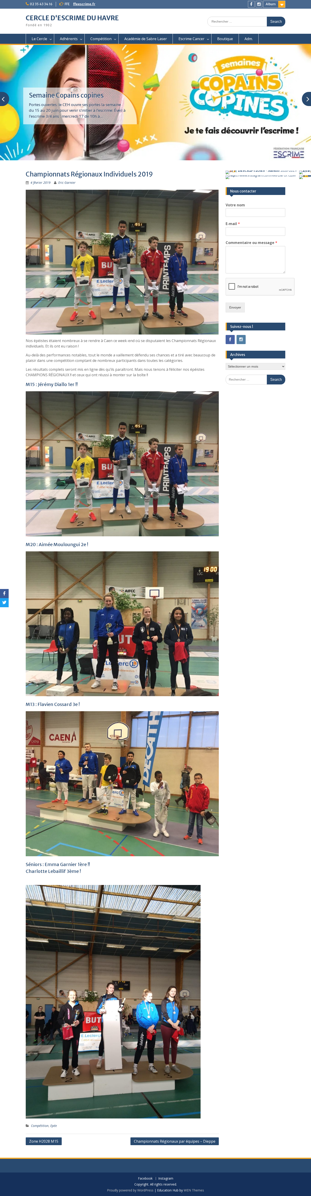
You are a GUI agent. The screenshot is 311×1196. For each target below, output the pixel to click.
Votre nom (235, 205)
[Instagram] (259, 4)
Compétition (101, 38)
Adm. (249, 38)
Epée (53, 1125)
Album (271, 4)
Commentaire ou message (251, 242)
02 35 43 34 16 (41, 4)
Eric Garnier (67, 182)
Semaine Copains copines (66, 95)
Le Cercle (39, 38)
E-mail (233, 223)
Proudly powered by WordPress (130, 1190)
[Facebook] (251, 4)
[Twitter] (4, 602)
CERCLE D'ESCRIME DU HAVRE (72, 18)
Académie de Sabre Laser (145, 38)
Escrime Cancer (191, 38)
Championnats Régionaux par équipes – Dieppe (174, 1141)
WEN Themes (194, 1190)
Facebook (145, 1178)
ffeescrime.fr (84, 4)
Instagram (165, 1178)
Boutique (225, 38)
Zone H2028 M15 (43, 1141)
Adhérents (69, 38)
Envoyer (235, 307)
